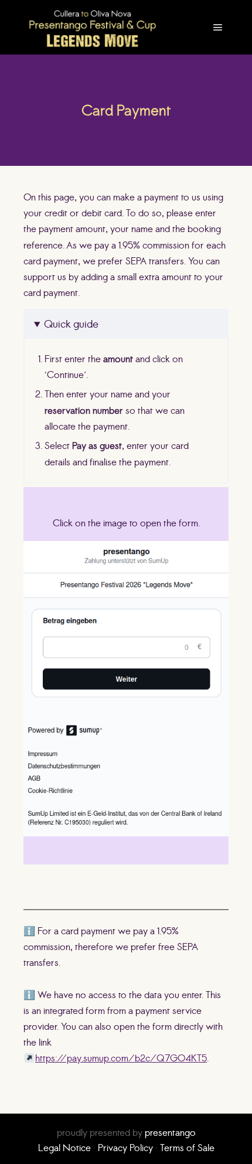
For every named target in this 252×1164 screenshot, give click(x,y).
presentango (170, 1132)
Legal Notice (64, 1147)
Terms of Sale (187, 1147)
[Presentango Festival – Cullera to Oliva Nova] (92, 27)
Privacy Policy (125, 1147)
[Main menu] (218, 27)
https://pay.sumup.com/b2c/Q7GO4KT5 (121, 1058)
